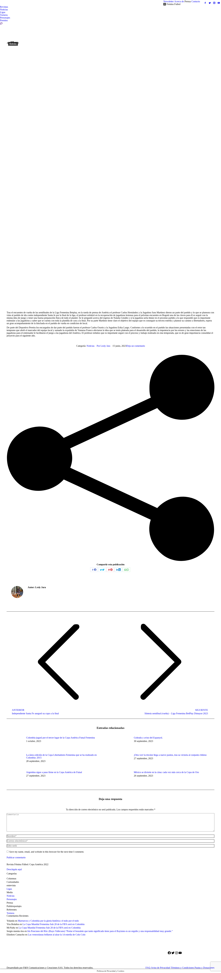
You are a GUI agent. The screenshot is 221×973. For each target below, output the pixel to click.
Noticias (13, 44)
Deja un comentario (135, 346)
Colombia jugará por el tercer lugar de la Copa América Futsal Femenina (60, 737)
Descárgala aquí (14, 869)
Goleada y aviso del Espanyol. (148, 737)
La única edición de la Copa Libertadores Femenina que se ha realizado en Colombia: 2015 (61, 756)
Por (103, 346)
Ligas (9, 889)
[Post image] (15, 743)
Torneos (10, 913)
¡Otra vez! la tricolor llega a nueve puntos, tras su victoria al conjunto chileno (170, 755)
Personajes (12, 899)
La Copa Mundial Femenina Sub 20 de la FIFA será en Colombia (53, 924)
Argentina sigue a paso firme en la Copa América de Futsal (54, 772)
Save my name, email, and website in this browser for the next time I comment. (46, 851)
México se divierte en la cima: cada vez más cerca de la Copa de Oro (166, 772)
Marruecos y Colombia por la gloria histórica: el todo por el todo (48, 920)
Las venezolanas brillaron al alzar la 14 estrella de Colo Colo (56, 934)
